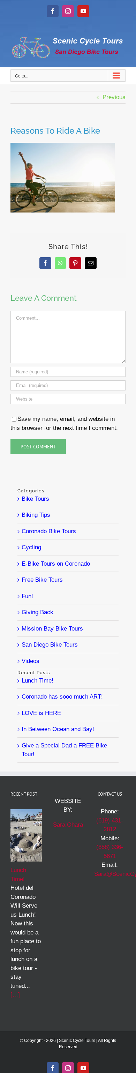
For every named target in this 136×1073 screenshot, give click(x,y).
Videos (30, 661)
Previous (114, 97)
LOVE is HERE (41, 713)
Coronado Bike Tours (49, 531)
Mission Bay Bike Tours (52, 628)
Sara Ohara (68, 824)
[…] (15, 994)
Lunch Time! (37, 680)
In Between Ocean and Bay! (58, 729)
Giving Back (37, 612)
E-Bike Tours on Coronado (56, 563)
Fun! (27, 596)
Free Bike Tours (42, 579)
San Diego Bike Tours (50, 644)
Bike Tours (35, 498)
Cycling (31, 547)
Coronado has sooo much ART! (62, 696)
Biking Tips (36, 515)
